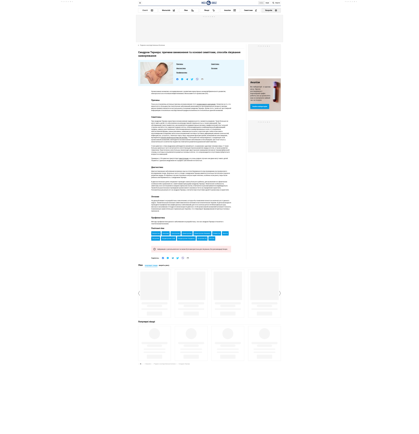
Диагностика (181, 68)
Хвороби (148, 364)
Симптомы (215, 64)
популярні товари (151, 265)
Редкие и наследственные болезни (152, 45)
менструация (184, 158)
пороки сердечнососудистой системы (174, 137)
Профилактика (181, 72)
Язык (267, 3)
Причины (179, 64)
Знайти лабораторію (259, 106)
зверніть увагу (164, 265)
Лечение (214, 68)
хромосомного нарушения (206, 104)
